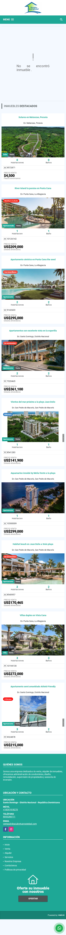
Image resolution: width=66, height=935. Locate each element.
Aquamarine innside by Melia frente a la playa (33, 473)
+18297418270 (10, 809)
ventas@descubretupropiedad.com (20, 824)
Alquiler (8, 853)
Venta (7, 849)
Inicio (7, 844)
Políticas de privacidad (15, 869)
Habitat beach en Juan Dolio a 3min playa (33, 544)
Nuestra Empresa (13, 861)
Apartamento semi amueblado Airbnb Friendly (33, 686)
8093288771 (9, 816)
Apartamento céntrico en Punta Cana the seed (33, 259)
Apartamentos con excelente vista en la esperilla (33, 330)
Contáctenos (11, 865)
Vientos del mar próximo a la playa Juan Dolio (33, 402)
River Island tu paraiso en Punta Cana (33, 188)
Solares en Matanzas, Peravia (33, 117)
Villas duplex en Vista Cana (33, 615)
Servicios (9, 857)
